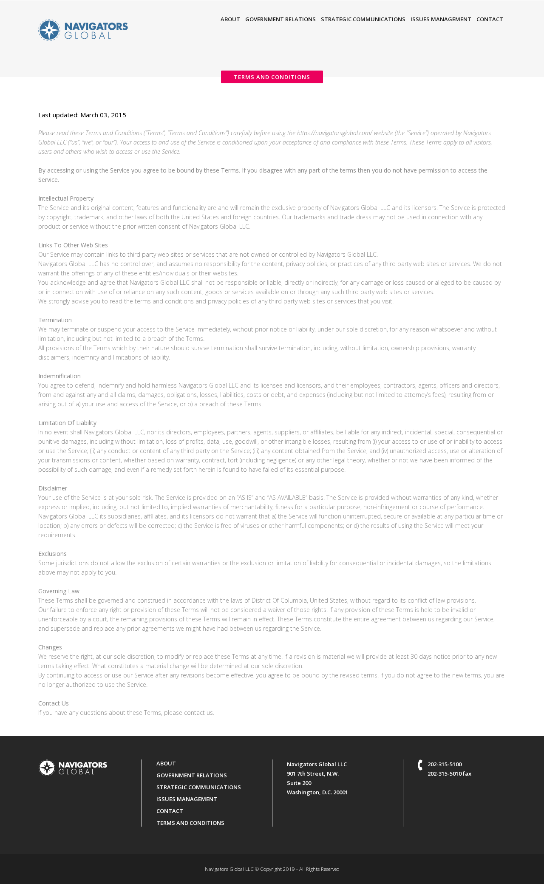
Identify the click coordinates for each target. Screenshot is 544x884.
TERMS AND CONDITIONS (190, 823)
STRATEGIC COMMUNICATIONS (198, 787)
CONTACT (169, 811)
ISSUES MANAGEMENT (186, 799)
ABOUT (166, 763)
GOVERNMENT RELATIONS (191, 775)
